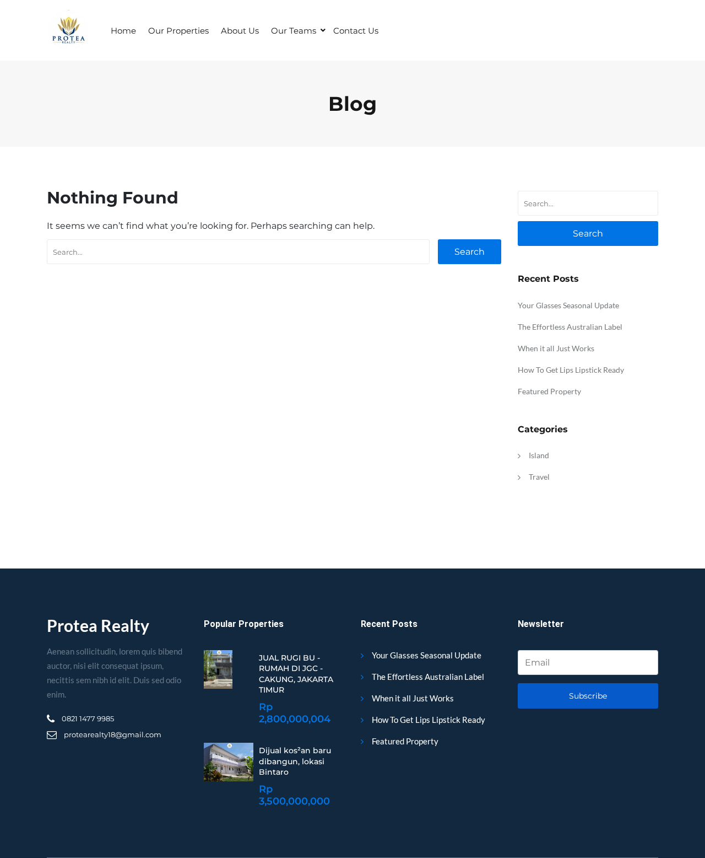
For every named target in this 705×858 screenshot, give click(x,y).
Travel (539, 476)
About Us (240, 30)
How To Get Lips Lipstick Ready (571, 369)
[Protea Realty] (68, 30)
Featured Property (549, 391)
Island (539, 455)
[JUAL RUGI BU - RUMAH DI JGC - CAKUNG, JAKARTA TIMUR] (218, 669)
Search (469, 251)
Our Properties (178, 30)
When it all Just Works (556, 348)
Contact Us (355, 30)
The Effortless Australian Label (570, 326)
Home (123, 30)
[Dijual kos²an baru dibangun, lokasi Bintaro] (228, 762)
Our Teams (293, 30)
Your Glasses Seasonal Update (568, 305)
